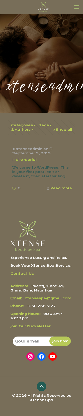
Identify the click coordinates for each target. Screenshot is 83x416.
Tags (44, 125)
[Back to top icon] (41, 386)
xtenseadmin (29, 149)
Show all (64, 129)
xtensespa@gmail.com (48, 298)
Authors (23, 129)
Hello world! (24, 160)
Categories (22, 125)
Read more (61, 188)
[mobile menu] (77, 7)
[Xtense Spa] (43, 7)
